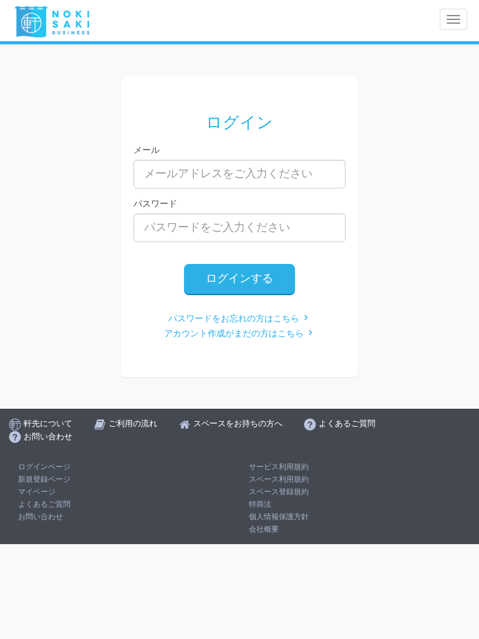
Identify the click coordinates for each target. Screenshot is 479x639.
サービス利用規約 (279, 466)
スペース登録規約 (279, 491)
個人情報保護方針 (279, 516)
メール (146, 150)
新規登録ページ (44, 479)
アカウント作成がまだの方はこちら (235, 333)
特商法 (260, 504)
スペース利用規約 (279, 479)
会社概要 (264, 529)
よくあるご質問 (44, 504)
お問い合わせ (40, 516)
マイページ (37, 491)
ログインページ (44, 466)
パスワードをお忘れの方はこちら (235, 318)
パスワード (155, 203)
